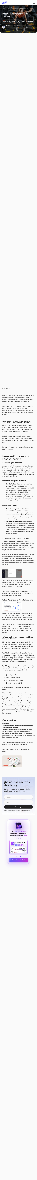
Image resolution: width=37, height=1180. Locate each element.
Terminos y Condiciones (10, 812)
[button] (33, 3)
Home (4, 8)
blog (9, 8)
